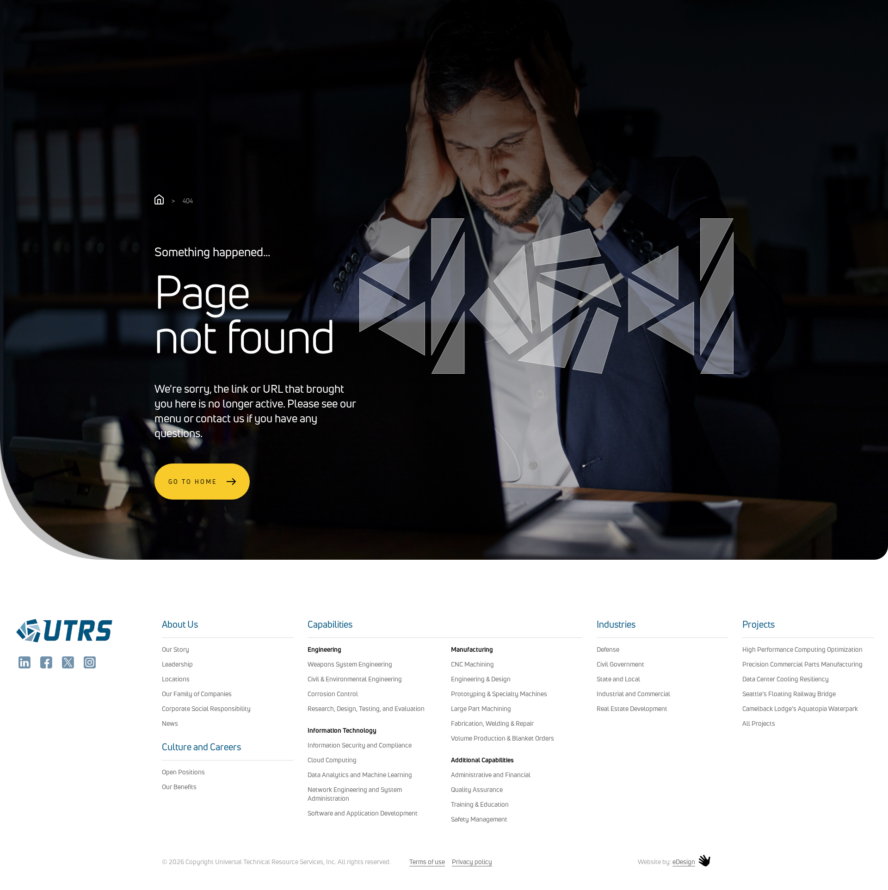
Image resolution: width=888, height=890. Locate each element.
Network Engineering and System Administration (355, 794)
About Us (180, 624)
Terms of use (427, 861)
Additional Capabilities (482, 759)
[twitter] (69, 666)
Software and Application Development (363, 813)
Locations (176, 678)
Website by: (666, 861)
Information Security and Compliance (360, 745)
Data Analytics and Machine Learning (360, 774)
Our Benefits (179, 786)
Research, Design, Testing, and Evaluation (366, 708)
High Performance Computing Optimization (802, 649)
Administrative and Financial (490, 774)
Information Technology (342, 730)
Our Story (175, 649)
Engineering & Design (481, 678)
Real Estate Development (632, 708)
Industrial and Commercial (633, 693)
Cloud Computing (332, 759)
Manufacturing (472, 649)
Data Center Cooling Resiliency (785, 678)
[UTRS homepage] (64, 642)
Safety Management (479, 819)
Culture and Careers (201, 747)
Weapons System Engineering (350, 664)
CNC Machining (472, 664)
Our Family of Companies (197, 693)
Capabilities (330, 624)
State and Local (618, 678)
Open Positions (183, 771)
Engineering (324, 649)
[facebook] (47, 666)
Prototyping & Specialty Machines (499, 693)
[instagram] (90, 666)
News (170, 723)
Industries (616, 624)
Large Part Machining (481, 708)
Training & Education (480, 804)
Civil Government (620, 664)
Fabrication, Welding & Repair (492, 723)
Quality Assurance (477, 789)
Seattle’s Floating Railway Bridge (789, 693)
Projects (758, 624)
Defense (608, 649)
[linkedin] (25, 666)
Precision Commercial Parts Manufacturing (802, 664)
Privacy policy (472, 861)
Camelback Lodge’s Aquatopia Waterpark (800, 708)
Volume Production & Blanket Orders (502, 738)
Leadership (177, 664)
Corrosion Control (333, 693)
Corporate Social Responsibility (206, 708)
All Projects (758, 723)
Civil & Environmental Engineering (355, 678)
